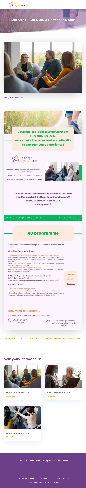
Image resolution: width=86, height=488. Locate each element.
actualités (19, 98)
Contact (65, 461)
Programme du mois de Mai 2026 (58, 392)
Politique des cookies (51, 461)
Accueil (20, 461)
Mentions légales (33, 461)
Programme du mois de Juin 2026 (18, 392)
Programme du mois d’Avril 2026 (17, 433)
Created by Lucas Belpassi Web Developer (43, 482)
